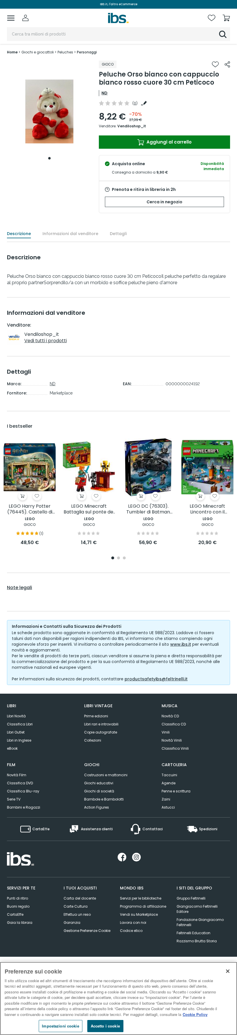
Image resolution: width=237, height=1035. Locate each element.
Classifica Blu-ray (23, 791)
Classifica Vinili (175, 748)
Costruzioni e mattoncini (105, 774)
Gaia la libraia (19, 922)
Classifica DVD (20, 783)
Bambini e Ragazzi (23, 807)
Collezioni (92, 740)
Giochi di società (99, 791)
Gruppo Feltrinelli (191, 898)
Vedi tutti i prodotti (45, 340)
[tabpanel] (49, 112)
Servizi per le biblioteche (140, 898)
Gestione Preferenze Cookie (87, 930)
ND (104, 93)
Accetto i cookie (105, 1026)
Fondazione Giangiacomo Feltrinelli (200, 922)
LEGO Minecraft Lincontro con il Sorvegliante (207, 509)
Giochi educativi (98, 783)
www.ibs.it (180, 644)
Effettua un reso (77, 914)
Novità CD (170, 716)
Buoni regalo (18, 906)
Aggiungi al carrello (168, 142)
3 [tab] (124, 558)
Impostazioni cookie (60, 1026)
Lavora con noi (133, 922)
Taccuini (169, 774)
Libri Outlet (16, 732)
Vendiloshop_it (131, 126)
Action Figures (96, 807)
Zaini (166, 799)
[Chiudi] (227, 971)
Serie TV (14, 799)
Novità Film (16, 774)
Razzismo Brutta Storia (197, 941)
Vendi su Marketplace (139, 914)
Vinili (166, 732)
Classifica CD (174, 724)
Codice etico (131, 930)
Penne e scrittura (176, 791)
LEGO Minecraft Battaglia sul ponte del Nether (89, 509)
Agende (168, 783)
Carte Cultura (76, 906)
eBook (12, 748)
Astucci (168, 807)
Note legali (19, 587)
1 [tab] (49, 158)
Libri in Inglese (19, 740)
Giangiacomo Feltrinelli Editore (197, 909)
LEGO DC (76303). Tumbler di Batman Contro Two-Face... (148, 509)
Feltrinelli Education (193, 932)
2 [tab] (118, 558)
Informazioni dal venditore (70, 234)
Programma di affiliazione (143, 906)
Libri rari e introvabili (101, 724)
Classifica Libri (20, 724)
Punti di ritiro (17, 898)
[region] (118, 998)
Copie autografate (100, 732)
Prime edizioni (96, 716)
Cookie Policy (195, 1014)
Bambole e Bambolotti (104, 799)
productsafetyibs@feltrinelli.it (156, 679)
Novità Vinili (172, 740)
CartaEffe (15, 914)
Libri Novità (16, 716)
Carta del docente (80, 898)
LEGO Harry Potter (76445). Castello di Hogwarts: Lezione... (29, 509)
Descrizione (19, 234)
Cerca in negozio (164, 202)
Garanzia (72, 922)
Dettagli (118, 234)
